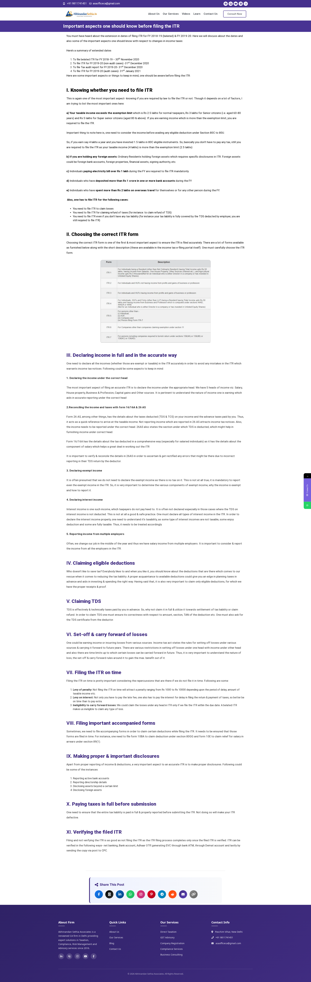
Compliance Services (171, 948)
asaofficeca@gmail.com (228, 943)
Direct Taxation (168, 931)
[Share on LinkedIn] (120, 894)
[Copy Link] (194, 894)
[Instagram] (246, 4)
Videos (186, 13)
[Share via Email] (183, 894)
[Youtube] (236, 4)
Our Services (171, 13)
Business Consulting (171, 954)
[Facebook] (226, 4)
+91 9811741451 (224, 937)
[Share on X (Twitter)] (109, 894)
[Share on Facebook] (99, 894)
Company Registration (172, 943)
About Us (154, 13)
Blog (111, 943)
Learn (196, 13)
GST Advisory (167, 937)
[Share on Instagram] (141, 894)
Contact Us (211, 13)
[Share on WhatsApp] (130, 894)
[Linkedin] (241, 4)
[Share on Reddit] (172, 894)
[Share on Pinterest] (151, 894)
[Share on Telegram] (162, 894)
